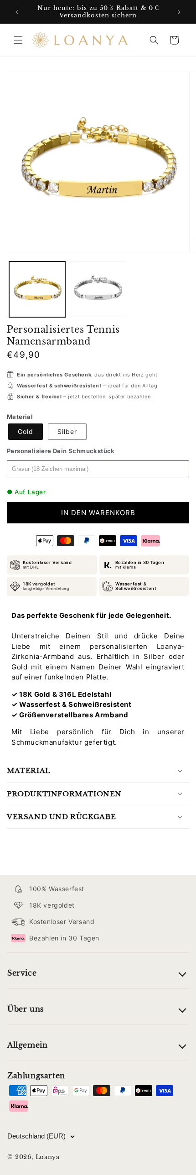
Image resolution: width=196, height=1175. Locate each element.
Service (21, 972)
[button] (18, 40)
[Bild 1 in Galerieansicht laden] (37, 289)
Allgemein (27, 1045)
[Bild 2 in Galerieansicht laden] (98, 289)
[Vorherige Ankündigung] (17, 12)
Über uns (25, 1008)
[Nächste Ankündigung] (179, 12)
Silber (67, 431)
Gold (25, 431)
